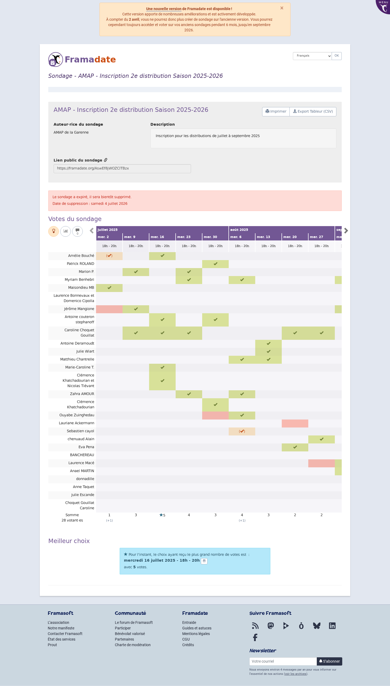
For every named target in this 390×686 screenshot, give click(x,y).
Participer (123, 628)
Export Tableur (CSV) (315, 112)
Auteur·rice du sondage (78, 124)
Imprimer (277, 112)
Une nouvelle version (163, 9)
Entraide (189, 622)
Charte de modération (133, 645)
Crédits (188, 645)
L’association (58, 622)
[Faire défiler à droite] (346, 232)
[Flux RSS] (255, 629)
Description (162, 124)
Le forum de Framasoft (134, 622)
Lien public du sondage (79, 160)
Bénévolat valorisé (130, 634)
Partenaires (124, 639)
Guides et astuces (196, 628)
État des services (61, 639)
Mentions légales (196, 634)
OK (337, 56)
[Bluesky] (317, 629)
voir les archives (295, 674)
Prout (52, 645)
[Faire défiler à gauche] (92, 232)
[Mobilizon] (301, 629)
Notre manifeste (61, 628)
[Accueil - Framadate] (166, 59)
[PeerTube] (286, 629)
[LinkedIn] (332, 629)
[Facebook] (255, 640)
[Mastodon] (270, 629)
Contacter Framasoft (65, 634)
